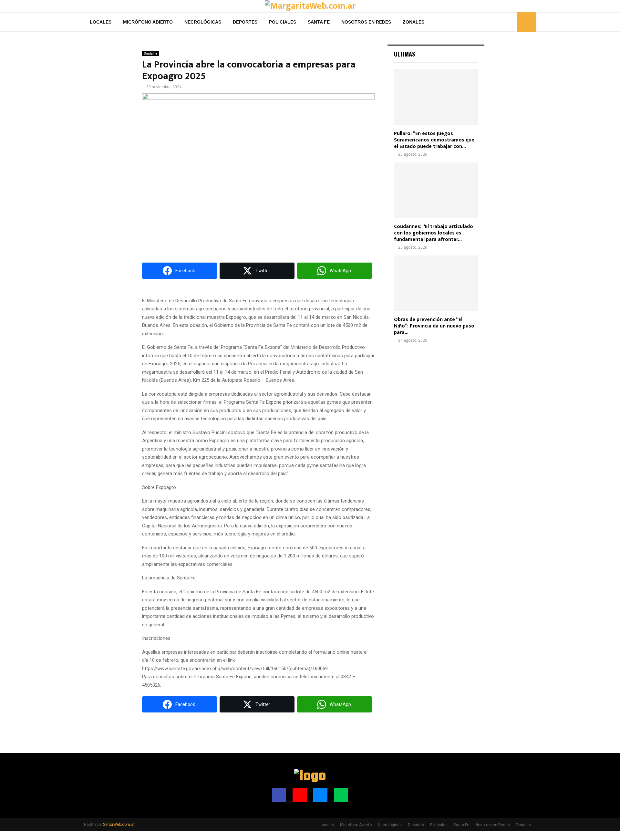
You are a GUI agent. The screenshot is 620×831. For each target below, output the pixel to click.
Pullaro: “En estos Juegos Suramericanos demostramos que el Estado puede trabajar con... (434, 140)
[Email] (502, 22)
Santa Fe (319, 22)
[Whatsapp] (509, 22)
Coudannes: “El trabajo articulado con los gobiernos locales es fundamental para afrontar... (433, 233)
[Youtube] (495, 22)
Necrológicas (202, 22)
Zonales (413, 22)
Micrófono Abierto (148, 22)
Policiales (282, 22)
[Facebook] (488, 22)
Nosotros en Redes (366, 22)
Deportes (245, 22)
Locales (100, 22)
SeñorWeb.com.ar (119, 824)
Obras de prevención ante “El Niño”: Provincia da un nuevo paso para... (434, 326)
